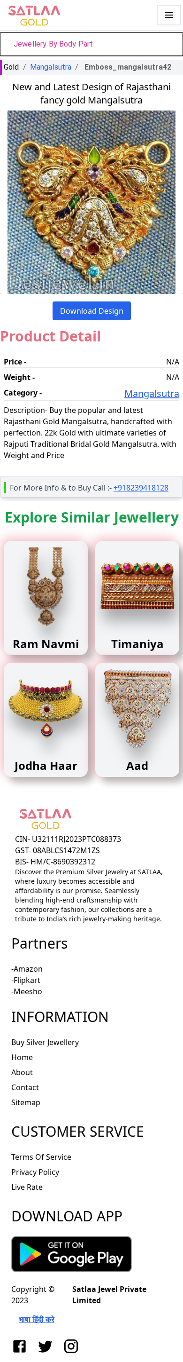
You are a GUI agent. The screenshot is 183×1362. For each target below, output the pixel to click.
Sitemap (25, 1102)
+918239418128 (141, 488)
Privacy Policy (35, 1172)
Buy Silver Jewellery (45, 1042)
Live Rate (27, 1187)
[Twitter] (47, 1346)
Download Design (91, 311)
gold (11, 67)
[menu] (169, 15)
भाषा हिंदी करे (36, 1319)
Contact (25, 1087)
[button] (91, 44)
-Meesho (26, 991)
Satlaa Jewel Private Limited (109, 1295)
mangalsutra (51, 67)
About (22, 1072)
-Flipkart (25, 980)
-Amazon (27, 969)
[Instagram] (73, 1346)
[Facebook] (21, 1346)
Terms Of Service (41, 1157)
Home (22, 1057)
